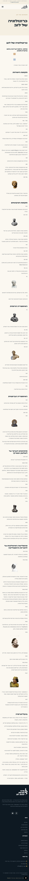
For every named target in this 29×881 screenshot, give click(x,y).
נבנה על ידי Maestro (11, 878)
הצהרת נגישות (18, 878)
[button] (2, 6)
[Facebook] (16, 813)
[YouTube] (12, 813)
